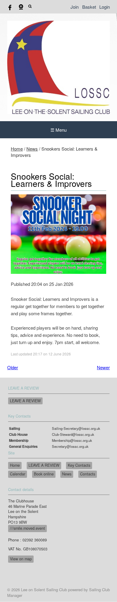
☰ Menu (58, 130)
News (32, 148)
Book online (44, 474)
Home (17, 148)
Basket (89, 7)
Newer (103, 367)
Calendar (17, 474)
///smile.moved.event (27, 528)
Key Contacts (79, 465)
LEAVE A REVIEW (25, 400)
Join (74, 7)
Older (12, 367)
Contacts (87, 474)
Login (104, 7)
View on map (21, 559)
